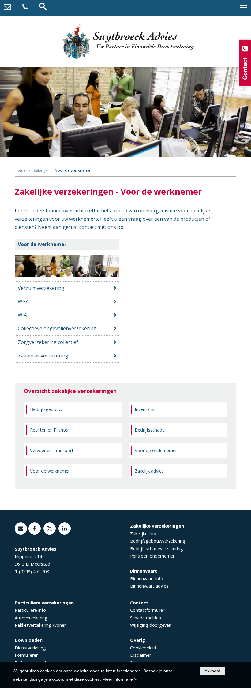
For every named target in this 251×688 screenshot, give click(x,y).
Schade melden (145, 618)
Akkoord (212, 670)
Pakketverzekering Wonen (41, 625)
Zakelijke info (143, 534)
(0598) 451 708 (34, 571)
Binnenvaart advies (149, 586)
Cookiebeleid (143, 648)
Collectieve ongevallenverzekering (57, 328)
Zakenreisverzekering (43, 355)
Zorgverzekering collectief (48, 342)
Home (20, 170)
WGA (23, 301)
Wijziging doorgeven (150, 625)
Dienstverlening (30, 648)
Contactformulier (147, 610)
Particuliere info (30, 610)
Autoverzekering (31, 618)
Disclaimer (140, 655)
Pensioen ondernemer (152, 556)
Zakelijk (40, 170)
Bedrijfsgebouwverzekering (157, 541)
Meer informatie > (119, 679)
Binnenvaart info (146, 578)
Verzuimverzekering (41, 288)
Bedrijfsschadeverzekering (156, 549)
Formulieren (27, 655)
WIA (22, 315)
